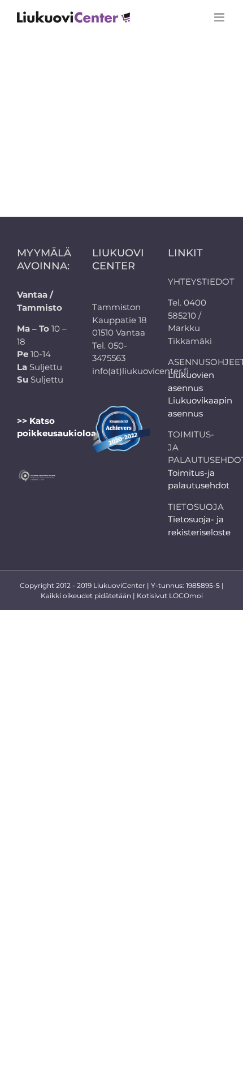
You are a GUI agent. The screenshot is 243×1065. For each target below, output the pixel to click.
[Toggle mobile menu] (220, 17)
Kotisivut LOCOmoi (170, 595)
